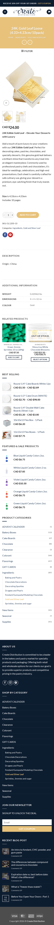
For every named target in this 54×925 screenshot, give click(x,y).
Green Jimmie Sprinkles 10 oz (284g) (14, 348)
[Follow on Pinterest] (15, 682)
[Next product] (24, 42)
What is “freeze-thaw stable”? (26, 886)
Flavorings (7, 561)
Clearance (7, 549)
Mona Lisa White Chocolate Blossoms (40, 348)
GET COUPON (44, 3)
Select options (40, 359)
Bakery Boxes (9, 532)
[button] (5, 12)
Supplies (6, 621)
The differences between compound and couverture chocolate (29, 863)
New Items (7, 610)
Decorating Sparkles (14, 586)
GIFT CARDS (9, 566)
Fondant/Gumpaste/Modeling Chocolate (24, 595)
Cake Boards (8, 538)
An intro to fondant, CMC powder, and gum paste (31, 851)
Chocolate (7, 543)
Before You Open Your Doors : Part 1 (30, 896)
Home (10, 37)
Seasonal (6, 615)
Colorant (7, 555)
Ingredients (20, 37)
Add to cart (28, 214)
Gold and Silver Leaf (37, 37)
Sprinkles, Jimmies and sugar (18, 603)
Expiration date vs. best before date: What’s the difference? (29, 876)
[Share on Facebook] (5, 234)
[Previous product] (30, 42)
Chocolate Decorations (16, 582)
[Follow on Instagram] (10, 682)
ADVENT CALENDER (13, 526)
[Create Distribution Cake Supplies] (27, 12)
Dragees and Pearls (14, 590)
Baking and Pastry (13, 577)
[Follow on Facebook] (5, 682)
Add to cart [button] (14, 357)
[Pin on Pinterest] (10, 234)
